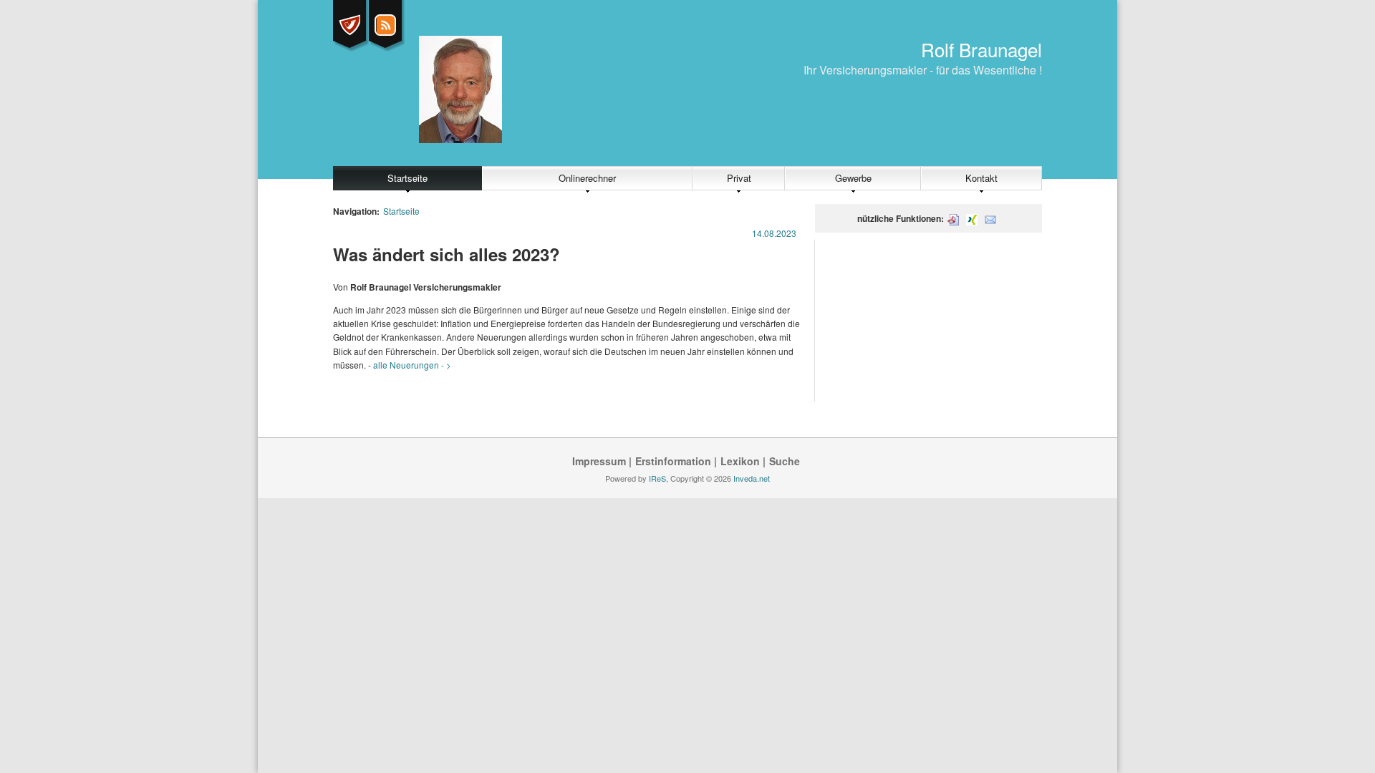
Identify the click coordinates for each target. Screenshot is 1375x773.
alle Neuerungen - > (412, 365)
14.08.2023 (774, 233)
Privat (739, 178)
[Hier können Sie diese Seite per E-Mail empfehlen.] (990, 218)
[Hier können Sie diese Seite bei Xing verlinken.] (972, 218)
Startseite (407, 178)
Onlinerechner (587, 178)
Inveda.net (751, 478)
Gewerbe (853, 178)
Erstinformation (673, 461)
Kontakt (981, 178)
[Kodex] (349, 25)
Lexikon (740, 461)
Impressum (599, 461)
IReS (657, 478)
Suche (784, 461)
